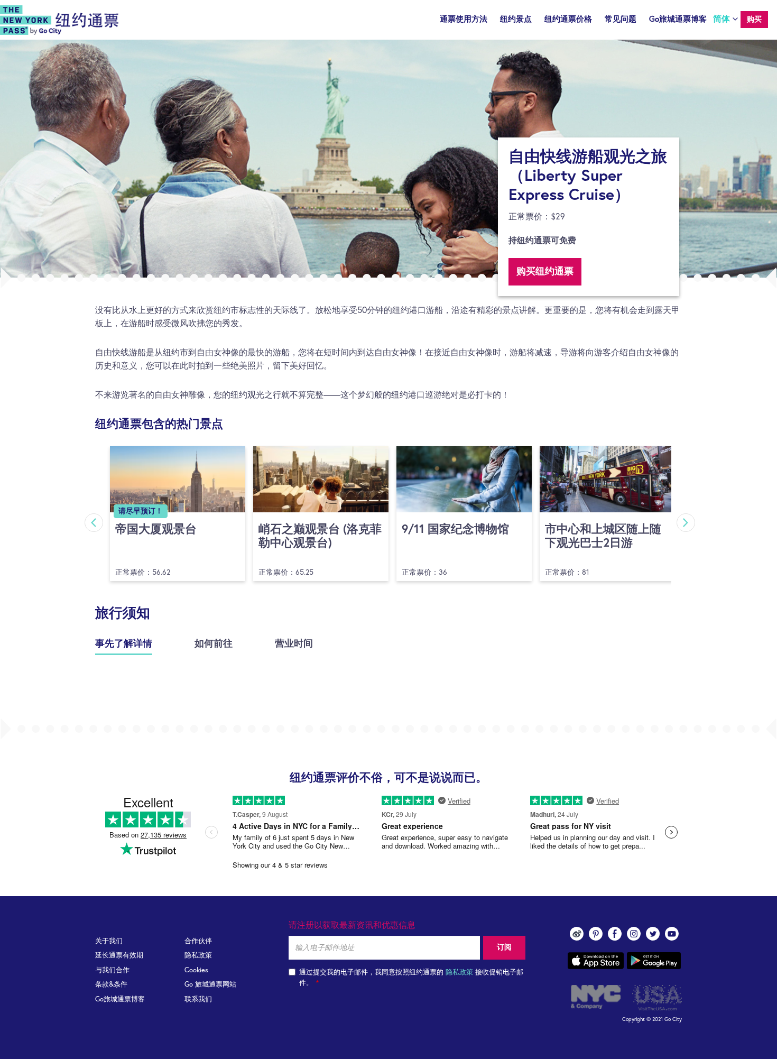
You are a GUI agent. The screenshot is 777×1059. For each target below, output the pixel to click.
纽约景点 (516, 19)
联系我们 (198, 999)
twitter (653, 934)
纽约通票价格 (568, 19)
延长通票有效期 (119, 955)
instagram (634, 934)
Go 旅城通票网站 (210, 984)
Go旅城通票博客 (678, 19)
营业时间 (294, 644)
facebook (615, 934)
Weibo (577, 934)
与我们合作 (112, 970)
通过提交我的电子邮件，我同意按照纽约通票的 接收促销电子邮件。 (411, 978)
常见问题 (620, 19)
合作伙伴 (198, 941)
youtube (672, 934)
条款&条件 (111, 984)
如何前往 (214, 644)
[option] (388, 159)
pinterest (596, 934)
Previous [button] (94, 522)
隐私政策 (198, 955)
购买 (754, 19)
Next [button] (686, 522)
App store (596, 960)
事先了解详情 (123, 644)
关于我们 (109, 941)
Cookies (196, 970)
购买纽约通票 (545, 272)
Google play (654, 960)
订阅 (504, 947)
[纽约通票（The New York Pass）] (59, 20)
